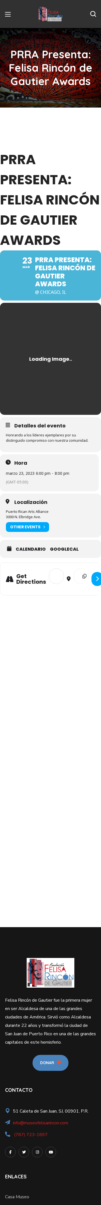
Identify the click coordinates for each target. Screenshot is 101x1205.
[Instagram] (37, 1152)
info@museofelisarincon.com (40, 1123)
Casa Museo (17, 1197)
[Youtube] (50, 1152)
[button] (93, 14)
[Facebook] (10, 1152)
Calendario (31, 549)
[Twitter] (24, 1152)
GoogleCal (64, 549)
